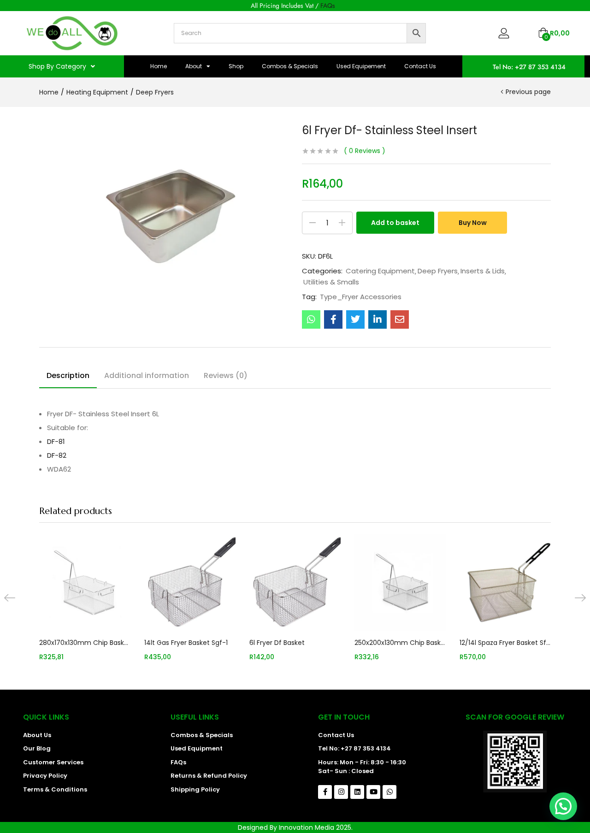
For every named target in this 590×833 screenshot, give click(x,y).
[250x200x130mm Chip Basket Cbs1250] (400, 582)
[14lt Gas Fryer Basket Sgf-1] (190, 582)
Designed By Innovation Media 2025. (295, 827)
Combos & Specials (290, 66)
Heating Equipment (97, 92)
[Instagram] (341, 792)
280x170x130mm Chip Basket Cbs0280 (84, 642)
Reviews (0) (226, 375)
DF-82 (56, 455)
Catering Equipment (380, 271)
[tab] (68, 377)
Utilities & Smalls (331, 282)
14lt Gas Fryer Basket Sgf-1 (186, 642)
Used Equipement (361, 66)
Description (68, 375)
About (193, 66)
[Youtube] (373, 792)
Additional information (146, 375)
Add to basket (395, 222)
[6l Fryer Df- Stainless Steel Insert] (311, 319)
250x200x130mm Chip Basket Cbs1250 (400, 642)
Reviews (364, 150)
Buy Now (473, 222)
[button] (554, 33)
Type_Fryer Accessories (360, 296)
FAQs (327, 5)
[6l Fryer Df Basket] (295, 582)
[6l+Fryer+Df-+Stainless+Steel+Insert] (355, 319)
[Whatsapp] (389, 792)
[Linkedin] (357, 792)
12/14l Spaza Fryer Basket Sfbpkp (505, 642)
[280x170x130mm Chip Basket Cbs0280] (84, 582)
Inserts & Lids (482, 271)
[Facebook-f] (325, 792)
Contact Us (420, 66)
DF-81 (56, 441)
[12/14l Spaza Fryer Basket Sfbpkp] (505, 582)
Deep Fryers (155, 92)
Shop (236, 66)
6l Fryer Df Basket (277, 642)
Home (158, 66)
